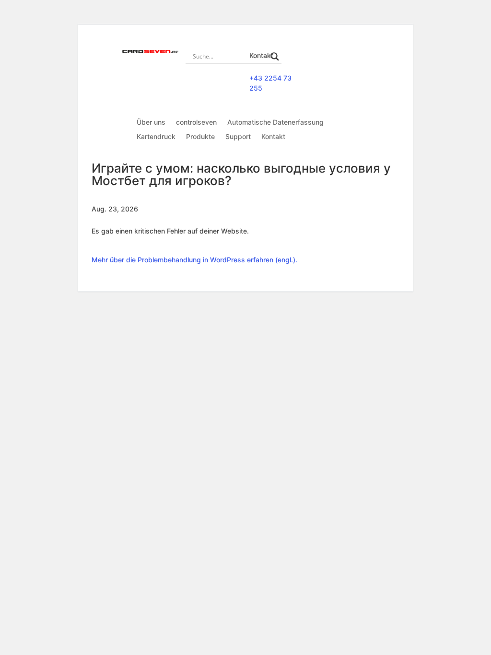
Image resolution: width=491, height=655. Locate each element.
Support (238, 136)
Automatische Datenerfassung (275, 122)
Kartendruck (156, 136)
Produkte (200, 136)
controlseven (196, 122)
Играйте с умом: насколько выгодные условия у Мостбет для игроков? (241, 174)
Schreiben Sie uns (346, 70)
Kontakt (273, 136)
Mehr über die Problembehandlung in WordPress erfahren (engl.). (194, 260)
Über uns (151, 122)
